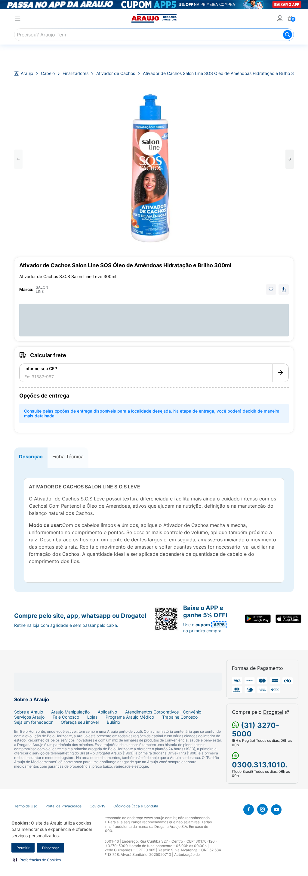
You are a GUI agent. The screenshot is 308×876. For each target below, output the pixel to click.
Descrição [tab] (31, 456)
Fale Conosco (66, 717)
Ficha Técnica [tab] (68, 456)
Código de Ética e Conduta (135, 806)
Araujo (27, 73)
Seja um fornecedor (33, 722)
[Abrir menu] (17, 19)
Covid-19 (97, 806)
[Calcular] (281, 373)
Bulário (113, 722)
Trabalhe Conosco (180, 717)
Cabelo (48, 73)
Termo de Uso (25, 806)
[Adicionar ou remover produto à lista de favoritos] (271, 289)
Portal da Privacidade (63, 806)
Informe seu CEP (40, 368)
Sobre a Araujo (28, 712)
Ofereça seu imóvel (80, 722)
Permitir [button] (23, 848)
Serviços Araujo (29, 717)
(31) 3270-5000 (255, 729)
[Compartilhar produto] (284, 289)
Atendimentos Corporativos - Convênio (163, 712)
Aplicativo (107, 712)
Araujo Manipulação (70, 712)
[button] (36, 860)
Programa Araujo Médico (130, 717)
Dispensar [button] (50, 848)
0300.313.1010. (259, 764)
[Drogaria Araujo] (154, 18)
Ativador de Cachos (115, 73)
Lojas (92, 717)
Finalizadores (75, 73)
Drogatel (273, 712)
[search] (154, 34)
